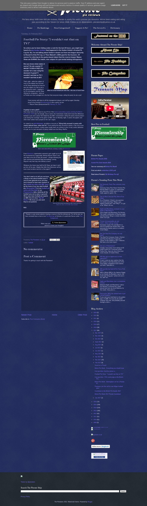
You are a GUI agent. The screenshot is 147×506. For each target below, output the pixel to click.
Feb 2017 (98, 362)
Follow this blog (99, 457)
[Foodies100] (95, 429)
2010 (95, 419)
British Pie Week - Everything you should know (109, 368)
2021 (95, 318)
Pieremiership (28, 192)
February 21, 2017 (55, 104)
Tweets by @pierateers (28, 482)
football (31, 242)
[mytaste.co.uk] (96, 434)
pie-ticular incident (39, 50)
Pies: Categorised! (62, 28)
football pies (67, 148)
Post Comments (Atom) (37, 319)
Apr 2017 (98, 357)
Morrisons (30, 153)
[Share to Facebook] (57, 240)
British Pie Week (110, 166)
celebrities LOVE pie (108, 170)
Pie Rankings (43, 28)
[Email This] (51, 240)
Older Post (82, 315)
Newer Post (26, 315)
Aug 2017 (98, 345)
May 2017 (98, 354)
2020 (95, 321)
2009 (95, 422)
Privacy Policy (25, 496)
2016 (95, 401)
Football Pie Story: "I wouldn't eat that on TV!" (109, 374)
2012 (95, 413)
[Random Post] (21, 477)
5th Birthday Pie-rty (111, 174)
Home (29, 28)
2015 (95, 404)
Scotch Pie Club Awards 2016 (101, 162)
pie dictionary (38, 123)
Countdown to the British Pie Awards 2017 (108, 391)
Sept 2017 (98, 342)
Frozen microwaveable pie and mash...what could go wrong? (109, 222)
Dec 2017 (98, 333)
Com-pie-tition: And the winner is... (105, 371)
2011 (95, 416)
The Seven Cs (99, 28)
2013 (95, 410)
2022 (95, 315)
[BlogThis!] (53, 240)
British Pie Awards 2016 (99, 159)
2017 (95, 330)
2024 (95, 312)
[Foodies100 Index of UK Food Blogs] (100, 427)
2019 (95, 324)
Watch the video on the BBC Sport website (67, 204)
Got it (124, 5)
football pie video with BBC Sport (37, 184)
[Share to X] (55, 240)
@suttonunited (45, 102)
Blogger (90, 502)
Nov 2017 (98, 336)
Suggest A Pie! (81, 28)
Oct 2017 (98, 339)
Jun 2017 (98, 351)
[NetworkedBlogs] (99, 454)
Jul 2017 (98, 348)
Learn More (115, 5)
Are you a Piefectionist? (107, 246)
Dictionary (115, 28)
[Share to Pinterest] (59, 240)
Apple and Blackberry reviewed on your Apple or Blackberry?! (112, 209)
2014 (95, 407)
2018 (95, 327)
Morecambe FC (31, 188)
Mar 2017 (98, 360)
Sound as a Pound (100, 365)
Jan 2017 (98, 398)
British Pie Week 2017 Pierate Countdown (108, 394)
